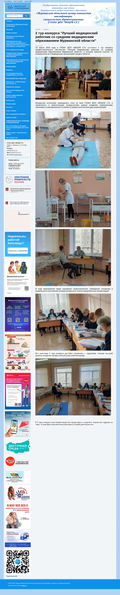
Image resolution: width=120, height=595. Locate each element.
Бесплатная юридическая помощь (15, 91)
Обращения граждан (13, 87)
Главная (9, 21)
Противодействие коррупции (16, 78)
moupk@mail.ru (17, 154)
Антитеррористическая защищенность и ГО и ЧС (14, 74)
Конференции (11, 66)
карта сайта (28, 1)
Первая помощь (11, 33)
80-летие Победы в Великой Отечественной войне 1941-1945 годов (17, 127)
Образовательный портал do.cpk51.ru (15, 37)
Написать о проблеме (17, 251)
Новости (46, 29)
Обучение (9, 29)
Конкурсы (9, 70)
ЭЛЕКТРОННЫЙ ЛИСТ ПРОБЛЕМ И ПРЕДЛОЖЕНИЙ (17, 121)
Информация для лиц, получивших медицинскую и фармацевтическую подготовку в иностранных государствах (17, 44)
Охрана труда (11, 104)
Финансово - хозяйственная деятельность (15, 82)
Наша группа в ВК (12, 576)
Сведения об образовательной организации (17, 25)
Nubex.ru (24, 585)
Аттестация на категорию (15, 50)
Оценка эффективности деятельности (14, 96)
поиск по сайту (18, 1)
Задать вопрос (11, 111)
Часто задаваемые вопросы (16, 114)
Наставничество (12, 138)
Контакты (9, 107)
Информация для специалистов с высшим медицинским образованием (17, 61)
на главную (8, 1)
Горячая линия (11, 117)
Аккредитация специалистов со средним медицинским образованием (17, 54)
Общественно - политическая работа (16, 133)
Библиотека (10, 100)
